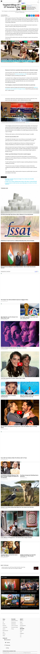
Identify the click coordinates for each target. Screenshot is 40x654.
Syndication (13, 623)
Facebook (7, 639)
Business (4, 625)
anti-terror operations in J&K (20, 74)
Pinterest (7, 645)
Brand (21, 622)
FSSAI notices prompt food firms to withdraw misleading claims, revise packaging (17, 240)
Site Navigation (23, 625)
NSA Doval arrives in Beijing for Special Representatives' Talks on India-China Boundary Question (9, 592)
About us (21, 620)
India (4, 620)
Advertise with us (14, 620)
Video (4, 635)
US (3, 622)
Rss (8, 648)
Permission (13, 622)
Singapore (22, 633)
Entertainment (5, 630)
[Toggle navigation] (1, 1)
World (4, 623)
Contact (21, 627)
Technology (5, 627)
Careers (21, 623)
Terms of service (14, 625)
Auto (3, 632)
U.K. (21, 635)
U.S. (21, 636)
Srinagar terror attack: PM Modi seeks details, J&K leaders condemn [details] (21, 181)
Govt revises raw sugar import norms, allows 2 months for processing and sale (17, 214)
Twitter (8, 642)
